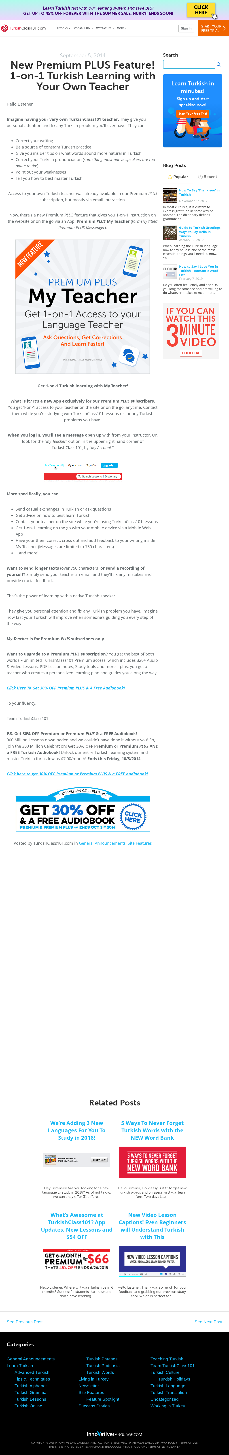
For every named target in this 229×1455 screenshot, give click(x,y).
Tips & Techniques (32, 1379)
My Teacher (103, 28)
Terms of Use (188, 1442)
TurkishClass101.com (142, 1442)
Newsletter (88, 1385)
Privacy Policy (167, 1442)
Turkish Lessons (30, 1399)
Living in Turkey (93, 1379)
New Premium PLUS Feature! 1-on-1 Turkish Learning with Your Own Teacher (82, 76)
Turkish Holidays (174, 1379)
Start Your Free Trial (192, 114)
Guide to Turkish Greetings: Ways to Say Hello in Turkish (200, 231)
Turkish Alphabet (31, 1385)
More (120, 28)
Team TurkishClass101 (173, 1365)
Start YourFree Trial (211, 28)
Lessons (62, 28)
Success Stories (94, 1406)
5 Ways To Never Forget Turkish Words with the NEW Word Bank (152, 1130)
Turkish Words (100, 1372)
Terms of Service (160, 1446)
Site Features (140, 843)
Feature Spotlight (102, 1399)
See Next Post (208, 1321)
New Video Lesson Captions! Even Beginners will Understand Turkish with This (152, 1226)
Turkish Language (168, 1385)
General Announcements (102, 843)
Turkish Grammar (31, 1392)
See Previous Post (24, 1321)
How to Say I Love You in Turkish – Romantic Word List (198, 270)
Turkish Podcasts (103, 1365)
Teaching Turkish (167, 1359)
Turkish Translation (169, 1392)
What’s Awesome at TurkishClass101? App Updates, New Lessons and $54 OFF (76, 1226)
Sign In (186, 28)
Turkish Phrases (102, 1359)
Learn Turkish (20, 1365)
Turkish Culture (165, 1372)
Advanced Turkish (32, 1372)
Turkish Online (28, 1406)
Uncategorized (165, 1399)
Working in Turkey (168, 1406)
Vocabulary (82, 28)
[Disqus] (114, 906)
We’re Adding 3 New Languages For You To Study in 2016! (77, 1130)
